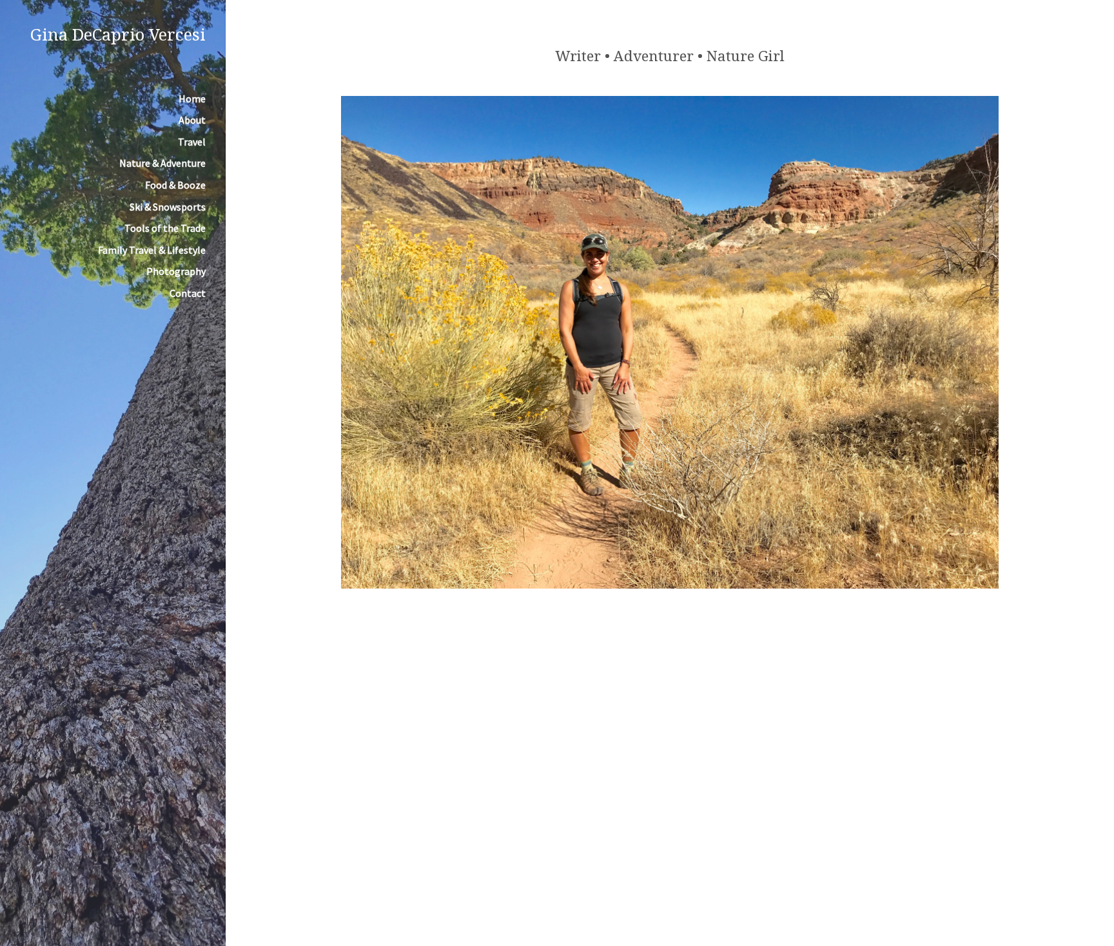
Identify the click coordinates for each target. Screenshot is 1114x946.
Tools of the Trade (165, 228)
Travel (192, 141)
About (192, 119)
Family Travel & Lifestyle (152, 249)
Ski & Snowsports (168, 206)
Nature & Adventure (162, 162)
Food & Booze (175, 184)
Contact (188, 293)
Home (192, 98)
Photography (176, 271)
